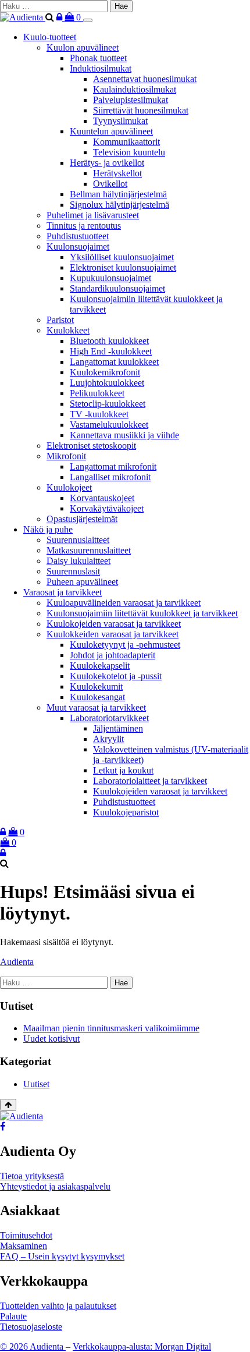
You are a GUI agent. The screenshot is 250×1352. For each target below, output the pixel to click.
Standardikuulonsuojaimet (117, 288)
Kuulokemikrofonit (105, 372)
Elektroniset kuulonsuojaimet (123, 267)
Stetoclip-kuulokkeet (107, 404)
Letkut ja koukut (123, 770)
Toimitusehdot (26, 1235)
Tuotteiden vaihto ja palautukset (58, 1306)
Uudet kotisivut (51, 1039)
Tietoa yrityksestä (32, 1176)
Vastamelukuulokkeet (109, 425)
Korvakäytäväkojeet (107, 508)
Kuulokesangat (97, 697)
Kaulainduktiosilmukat (134, 89)
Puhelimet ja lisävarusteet (93, 215)
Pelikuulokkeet (97, 393)
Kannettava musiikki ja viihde (124, 435)
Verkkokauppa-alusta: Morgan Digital (142, 1346)
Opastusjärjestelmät (82, 519)
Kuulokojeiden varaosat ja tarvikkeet (114, 624)
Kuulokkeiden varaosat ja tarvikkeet (112, 634)
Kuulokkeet (68, 330)
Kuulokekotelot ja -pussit (116, 676)
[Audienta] (22, 17)
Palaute (13, 1316)
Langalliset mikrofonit (110, 477)
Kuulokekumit (96, 686)
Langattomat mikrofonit (113, 466)
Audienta (17, 962)
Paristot (60, 320)
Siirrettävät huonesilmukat (140, 110)
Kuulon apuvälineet (83, 47)
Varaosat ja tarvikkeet (62, 592)
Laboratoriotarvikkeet (109, 718)
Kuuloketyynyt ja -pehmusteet (125, 645)
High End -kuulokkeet (111, 351)
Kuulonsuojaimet (78, 246)
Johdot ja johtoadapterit (112, 655)
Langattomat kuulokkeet (114, 362)
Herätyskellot (117, 173)
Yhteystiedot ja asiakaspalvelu (55, 1186)
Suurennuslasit (73, 571)
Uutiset (36, 1084)
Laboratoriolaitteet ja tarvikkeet (150, 781)
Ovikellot (110, 184)
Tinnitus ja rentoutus (84, 225)
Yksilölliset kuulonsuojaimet (122, 257)
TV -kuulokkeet (99, 414)
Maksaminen (23, 1246)
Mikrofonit (66, 456)
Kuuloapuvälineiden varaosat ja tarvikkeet (124, 603)
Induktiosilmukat (100, 68)
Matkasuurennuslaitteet (89, 550)
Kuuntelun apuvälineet (111, 131)
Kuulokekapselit (100, 665)
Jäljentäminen (118, 728)
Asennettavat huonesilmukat (145, 79)
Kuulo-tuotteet (49, 37)
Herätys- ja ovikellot (107, 163)
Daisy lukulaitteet (78, 561)
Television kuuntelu (129, 152)
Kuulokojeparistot (126, 812)
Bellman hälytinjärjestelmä (118, 194)
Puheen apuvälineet (82, 582)
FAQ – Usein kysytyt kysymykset (62, 1256)
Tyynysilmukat (120, 121)
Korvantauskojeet (102, 498)
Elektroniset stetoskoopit (91, 445)
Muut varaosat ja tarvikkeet (96, 707)
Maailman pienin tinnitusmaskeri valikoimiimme (111, 1028)
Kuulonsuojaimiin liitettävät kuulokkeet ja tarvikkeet (142, 613)
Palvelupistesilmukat (130, 100)
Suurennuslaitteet (78, 540)
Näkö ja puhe (48, 529)
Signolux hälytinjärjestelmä (119, 205)
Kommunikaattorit (126, 142)
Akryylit (108, 739)
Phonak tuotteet (98, 58)
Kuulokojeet (69, 487)
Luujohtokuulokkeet (107, 383)
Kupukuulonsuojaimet (110, 278)
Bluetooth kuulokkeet (109, 341)
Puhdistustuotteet (78, 236)
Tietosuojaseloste (31, 1327)
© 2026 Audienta (33, 1346)
